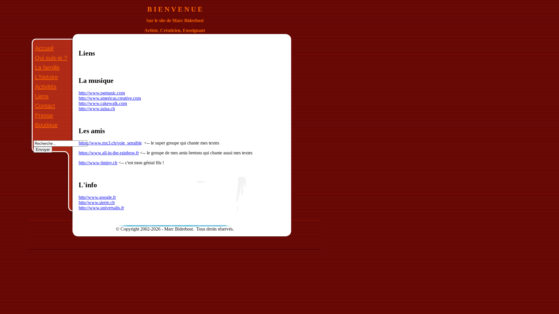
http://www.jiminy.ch (98, 162)
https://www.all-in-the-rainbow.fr (109, 152)
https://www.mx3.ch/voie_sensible (110, 142)
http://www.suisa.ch (97, 108)
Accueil (44, 48)
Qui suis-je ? (51, 58)
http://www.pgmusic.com (102, 92)
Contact (45, 106)
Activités (45, 86)
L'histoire (46, 77)
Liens (42, 96)
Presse (44, 115)
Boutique (46, 125)
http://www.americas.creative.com (110, 98)
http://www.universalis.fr (101, 207)
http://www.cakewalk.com (103, 103)
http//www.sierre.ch (97, 202)
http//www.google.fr (97, 197)
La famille (47, 67)
